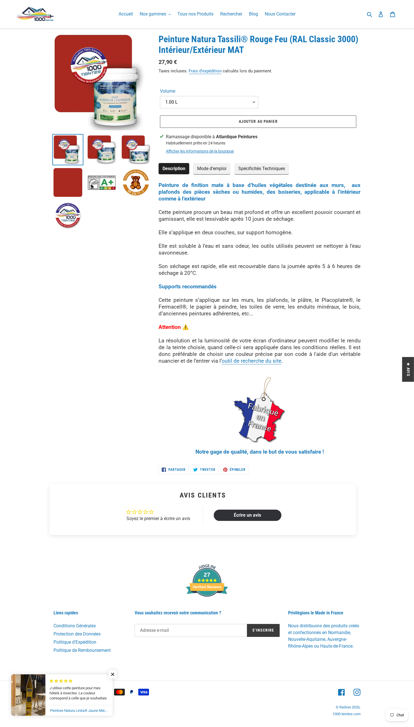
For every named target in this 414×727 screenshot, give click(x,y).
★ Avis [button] (408, 369)
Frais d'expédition (205, 70)
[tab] (174, 169)
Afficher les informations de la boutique (200, 151)
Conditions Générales (75, 625)
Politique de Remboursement (82, 650)
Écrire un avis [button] (247, 515)
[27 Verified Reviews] (207, 606)
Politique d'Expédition (75, 642)
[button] (112, 674)
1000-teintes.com (346, 714)
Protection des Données (77, 634)
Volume (167, 91)
